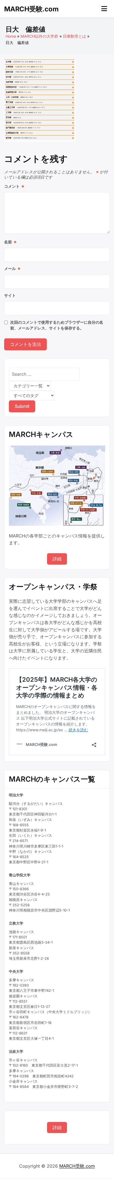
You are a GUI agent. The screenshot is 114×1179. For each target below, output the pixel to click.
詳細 (57, 559)
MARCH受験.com (31, 9)
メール (12, 268)
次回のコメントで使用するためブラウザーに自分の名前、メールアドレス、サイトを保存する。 (56, 325)
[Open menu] (104, 8)
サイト (10, 295)
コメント (14, 186)
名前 (10, 242)
